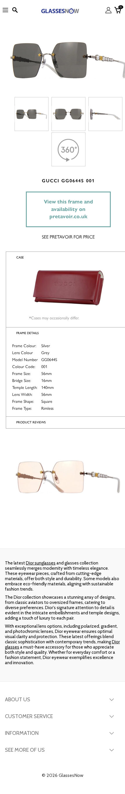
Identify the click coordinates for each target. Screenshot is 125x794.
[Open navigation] (5, 10)
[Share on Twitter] (62, 537)
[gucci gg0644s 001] (32, 114)
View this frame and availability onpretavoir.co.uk (68, 209)
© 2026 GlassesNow (62, 775)
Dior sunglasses (41, 563)
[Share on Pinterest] (103, 537)
